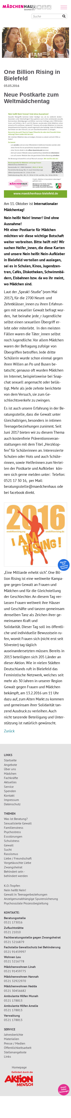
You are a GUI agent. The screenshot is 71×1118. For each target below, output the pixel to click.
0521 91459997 (15, 952)
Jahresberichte (13, 1034)
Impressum (11, 800)
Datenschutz (12, 804)
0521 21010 (12, 932)
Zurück (9, 730)
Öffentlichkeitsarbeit (17, 1048)
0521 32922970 (15, 981)
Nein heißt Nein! (15, 890)
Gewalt (8, 845)
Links (7, 1056)
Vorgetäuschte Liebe (17, 863)
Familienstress (13, 828)
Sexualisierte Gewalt (18, 823)
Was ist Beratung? (16, 819)
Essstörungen (13, 836)
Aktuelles (10, 782)
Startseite (10, 760)
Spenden (10, 791)
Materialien (11, 1039)
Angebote (10, 765)
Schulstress (11, 841)
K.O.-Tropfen (12, 886)
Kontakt (9, 795)
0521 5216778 (14, 961)
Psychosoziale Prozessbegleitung (26, 903)
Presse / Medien (14, 1043)
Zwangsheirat (13, 867)
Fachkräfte (11, 778)
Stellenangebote (15, 1052)
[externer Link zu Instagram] (49, 8)
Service (9, 787)
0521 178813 (13, 1000)
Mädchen (10, 773)
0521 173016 (13, 922)
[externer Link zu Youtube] (44, 8)
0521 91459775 (15, 971)
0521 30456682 (15, 991)
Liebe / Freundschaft (18, 858)
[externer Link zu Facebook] (34, 8)
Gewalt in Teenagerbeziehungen (25, 894)
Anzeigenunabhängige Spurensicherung (31, 899)
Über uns (10, 769)
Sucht (8, 849)
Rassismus (11, 854)
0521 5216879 (14, 942)
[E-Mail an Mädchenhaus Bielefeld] (39, 8)
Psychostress (12, 832)
